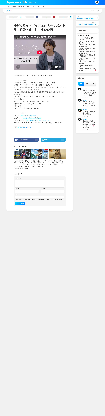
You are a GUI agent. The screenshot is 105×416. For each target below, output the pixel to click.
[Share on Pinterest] (48, 17)
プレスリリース (41, 6)
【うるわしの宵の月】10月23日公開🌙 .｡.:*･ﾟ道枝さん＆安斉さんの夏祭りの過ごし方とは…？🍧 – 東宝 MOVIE (89, 124)
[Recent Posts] (81, 84)
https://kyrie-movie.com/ (28, 115)
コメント (18, 178)
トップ (8, 6)
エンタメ (33, 6)
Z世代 (27, 6)
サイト (16, 194)
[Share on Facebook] (31, 17)
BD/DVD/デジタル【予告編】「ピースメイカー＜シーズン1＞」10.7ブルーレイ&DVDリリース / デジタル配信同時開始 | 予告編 (21, 164)
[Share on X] (14, 17)
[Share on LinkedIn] (65, 17)
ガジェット (21, 6)
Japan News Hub (16, 2)
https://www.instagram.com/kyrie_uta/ (37, 120)
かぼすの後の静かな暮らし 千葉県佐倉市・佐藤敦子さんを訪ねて (56, 162)
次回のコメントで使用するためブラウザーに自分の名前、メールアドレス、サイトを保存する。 (40, 199)
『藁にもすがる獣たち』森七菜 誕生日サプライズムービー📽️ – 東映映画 (89, 103)
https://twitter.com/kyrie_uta (32, 118)
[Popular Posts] (87, 84)
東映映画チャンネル (24, 127)
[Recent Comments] (93, 84)
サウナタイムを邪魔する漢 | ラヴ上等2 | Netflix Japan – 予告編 (89, 113)
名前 (17, 188)
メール (43, 188)
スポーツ (14, 6)
